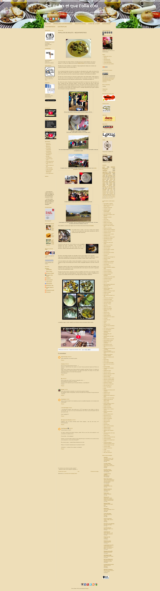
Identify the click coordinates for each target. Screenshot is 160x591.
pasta (112, 191)
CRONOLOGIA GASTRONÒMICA (62, 23)
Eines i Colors (49, 271)
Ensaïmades (106, 286)
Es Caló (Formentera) (48, 157)
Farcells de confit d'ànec (108, 297)
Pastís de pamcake (107, 375)
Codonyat (105, 255)
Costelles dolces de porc (108, 262)
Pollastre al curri (107, 392)
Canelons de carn (107, 232)
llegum (104, 184)
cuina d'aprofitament (108, 173)
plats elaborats (108, 188)
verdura (104, 170)
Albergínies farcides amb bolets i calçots (108, 205)
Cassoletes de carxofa (108, 238)
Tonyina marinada (107, 438)
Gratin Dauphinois (107, 315)
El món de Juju (107, 536)
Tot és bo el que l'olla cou (71, 5)
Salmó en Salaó (107, 419)
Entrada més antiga (94, 471)
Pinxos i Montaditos (107, 386)
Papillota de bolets (107, 370)
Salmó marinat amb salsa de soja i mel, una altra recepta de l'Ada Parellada (109, 480)
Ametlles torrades (107, 208)
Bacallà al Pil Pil (107, 221)
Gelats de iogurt (107, 313)
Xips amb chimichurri (108, 452)
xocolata (104, 189)
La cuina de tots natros (109, 564)
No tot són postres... (108, 478)
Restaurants (105, 181)
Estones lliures (107, 503)
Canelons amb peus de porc (109, 231)
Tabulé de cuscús (107, 427)
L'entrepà (105, 318)
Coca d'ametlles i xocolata (109, 249)
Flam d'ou (106, 305)
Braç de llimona (106, 475)
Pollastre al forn (107, 393)
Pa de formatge (107, 366)
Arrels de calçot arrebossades (107, 211)
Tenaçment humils (50, 290)
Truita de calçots (107, 446)
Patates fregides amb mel (109, 380)
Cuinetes (92, 225)
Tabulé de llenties (107, 428)
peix (109, 176)
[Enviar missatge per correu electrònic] (83, 349)
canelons (104, 193)
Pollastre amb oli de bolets (109, 397)
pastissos (104, 190)
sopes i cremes (107, 185)
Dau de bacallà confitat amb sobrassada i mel (109, 285)
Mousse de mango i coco (108, 528)
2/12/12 (70, 407)
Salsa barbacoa (107, 421)
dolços (111, 177)
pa (108, 191)
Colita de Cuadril (107, 258)
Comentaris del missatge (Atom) (70, 473)
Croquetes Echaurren (108, 278)
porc (103, 167)
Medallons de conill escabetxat (107, 342)
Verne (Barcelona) (49, 173)
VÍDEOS (105, 57)
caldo (103, 175)
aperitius (105, 172)
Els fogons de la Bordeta (66, 419)
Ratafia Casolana (107, 405)
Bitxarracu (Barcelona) (48, 147)
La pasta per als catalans (107, 474)
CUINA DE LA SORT (94, 23)
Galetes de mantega (108, 308)
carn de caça (108, 196)
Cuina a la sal (106, 281)
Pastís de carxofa (107, 372)
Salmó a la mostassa (108, 418)
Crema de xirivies (107, 490)
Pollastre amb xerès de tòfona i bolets (108, 400)
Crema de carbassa (107, 271)
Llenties (105, 321)
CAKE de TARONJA (107, 494)
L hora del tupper (64, 407)
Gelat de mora (106, 312)
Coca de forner (107, 250)
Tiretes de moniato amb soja (109, 436)
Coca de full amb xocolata (109, 252)
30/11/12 (69, 356)
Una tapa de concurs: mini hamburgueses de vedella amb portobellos (108, 459)
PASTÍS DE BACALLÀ (108, 552)
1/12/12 (66, 389)
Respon (62, 360)
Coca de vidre (106, 253)
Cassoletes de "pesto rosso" (109, 236)
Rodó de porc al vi (107, 415)
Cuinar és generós (108, 518)
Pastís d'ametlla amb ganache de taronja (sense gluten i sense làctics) (108, 547)
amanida (104, 191)
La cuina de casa (107, 527)
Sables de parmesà (107, 416)
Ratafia (112, 194)
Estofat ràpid (106, 293)
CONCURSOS (106, 23)
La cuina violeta (107, 463)
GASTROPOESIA (50, 26)
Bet (62, 378)
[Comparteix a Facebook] (88, 349)
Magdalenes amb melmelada (107, 332)
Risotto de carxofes (107, 407)
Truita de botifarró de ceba (109, 444)
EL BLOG (48, 23)
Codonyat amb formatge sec (109, 256)
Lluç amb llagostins (107, 329)
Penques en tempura (108, 382)
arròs (110, 180)
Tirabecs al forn (107, 435)
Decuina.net (106, 497)
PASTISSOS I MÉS (107, 555)
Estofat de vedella (107, 292)
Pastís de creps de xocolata (109, 373)
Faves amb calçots (107, 302)
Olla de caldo (106, 361)
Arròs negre (106, 219)
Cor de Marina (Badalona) (49, 154)
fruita (111, 189)
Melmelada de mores (108, 344)
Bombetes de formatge (108, 224)
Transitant (48, 292)
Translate (104, 90)
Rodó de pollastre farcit (108, 413)
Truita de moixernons (108, 447)
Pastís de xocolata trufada (109, 379)
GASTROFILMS (62, 26)
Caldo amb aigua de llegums (109, 229)
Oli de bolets (106, 359)
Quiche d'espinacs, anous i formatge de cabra (109, 404)
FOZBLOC (48, 277)
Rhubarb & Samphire (108, 569)
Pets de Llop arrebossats (109, 383)
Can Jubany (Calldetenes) (48, 152)
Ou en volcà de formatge (108, 362)
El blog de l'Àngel (50, 273)
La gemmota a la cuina (108, 545)
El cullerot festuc (107, 469)
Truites (105, 449)
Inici (78, 471)
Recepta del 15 (106, 186)
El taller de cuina (107, 540)
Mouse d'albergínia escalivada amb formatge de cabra (109, 351)
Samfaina (105, 422)
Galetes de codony (107, 306)
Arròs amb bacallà (107, 212)
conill (103, 195)
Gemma (62, 389)
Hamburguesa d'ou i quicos (109, 316)
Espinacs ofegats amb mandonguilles (108, 289)
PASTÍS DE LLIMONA (108, 470)
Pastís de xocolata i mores (109, 377)
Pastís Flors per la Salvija (108, 556)
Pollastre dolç (106, 401)
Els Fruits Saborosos (108, 559)
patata (110, 184)
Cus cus (105, 282)
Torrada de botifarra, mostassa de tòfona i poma (109, 443)
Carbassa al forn (107, 235)
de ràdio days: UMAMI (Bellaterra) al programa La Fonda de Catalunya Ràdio (108, 499)
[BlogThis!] (86, 349)
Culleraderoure (107, 531)
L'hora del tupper (107, 513)
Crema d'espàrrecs (107, 269)
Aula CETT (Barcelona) (48, 144)
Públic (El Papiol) (49, 169)
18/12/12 (71, 428)
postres (104, 179)
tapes (107, 195)
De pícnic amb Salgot (108, 524)
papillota (113, 196)
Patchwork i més (49, 285)
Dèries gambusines (49, 269)
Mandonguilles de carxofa (109, 338)
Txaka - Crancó (107, 450)
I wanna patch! (49, 279)
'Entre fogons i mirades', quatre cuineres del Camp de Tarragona (109, 465)
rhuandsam (63, 399)
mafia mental (49, 281)
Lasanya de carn (107, 319)
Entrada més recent (62, 471)
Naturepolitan (49, 283)
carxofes (111, 193)
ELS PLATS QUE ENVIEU (109, 63)
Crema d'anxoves (107, 265)
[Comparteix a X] (87, 349)
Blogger (86, 588)
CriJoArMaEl (106, 484)
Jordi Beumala (66, 349)
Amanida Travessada (108, 207)
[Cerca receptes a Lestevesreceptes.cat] (107, 70)
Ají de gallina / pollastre (108, 203)
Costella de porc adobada (109, 261)
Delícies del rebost (108, 489)
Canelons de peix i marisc (109, 233)
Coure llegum (106, 264)
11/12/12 (74, 419)
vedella (110, 183)
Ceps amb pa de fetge (108, 244)
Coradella (105, 259)
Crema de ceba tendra (108, 272)
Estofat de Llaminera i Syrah (109, 290)
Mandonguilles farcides (108, 340)
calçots (111, 190)
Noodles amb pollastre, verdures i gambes (108, 355)
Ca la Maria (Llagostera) (48, 149)
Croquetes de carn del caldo (109, 276)
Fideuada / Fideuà (107, 303)
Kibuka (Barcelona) (50, 161)
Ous (114, 186)
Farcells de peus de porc (108, 300)
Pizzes (105, 388)
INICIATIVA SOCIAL (80, 23)
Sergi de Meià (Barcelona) (49, 171)
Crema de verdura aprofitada (107, 275)
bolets (80, 349)
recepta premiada (106, 194)
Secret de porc (106, 424)
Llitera (105, 322)
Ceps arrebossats (107, 246)
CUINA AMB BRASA (107, 62)
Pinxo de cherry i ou (108, 385)
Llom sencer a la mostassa (109, 328)
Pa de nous (106, 493)
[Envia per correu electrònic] (85, 349)
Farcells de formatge (108, 299)
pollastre (110, 175)
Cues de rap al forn (107, 279)
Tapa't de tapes (64, 356)
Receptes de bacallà (108, 551)
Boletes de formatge (108, 222)
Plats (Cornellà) (49, 167)
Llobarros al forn (107, 324)
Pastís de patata (107, 376)
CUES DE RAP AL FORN (52, 235)
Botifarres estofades (108, 228)
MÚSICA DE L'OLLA (108, 56)
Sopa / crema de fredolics (109, 425)
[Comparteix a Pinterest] (89, 349)
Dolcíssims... (106, 508)
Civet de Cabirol (107, 247)
